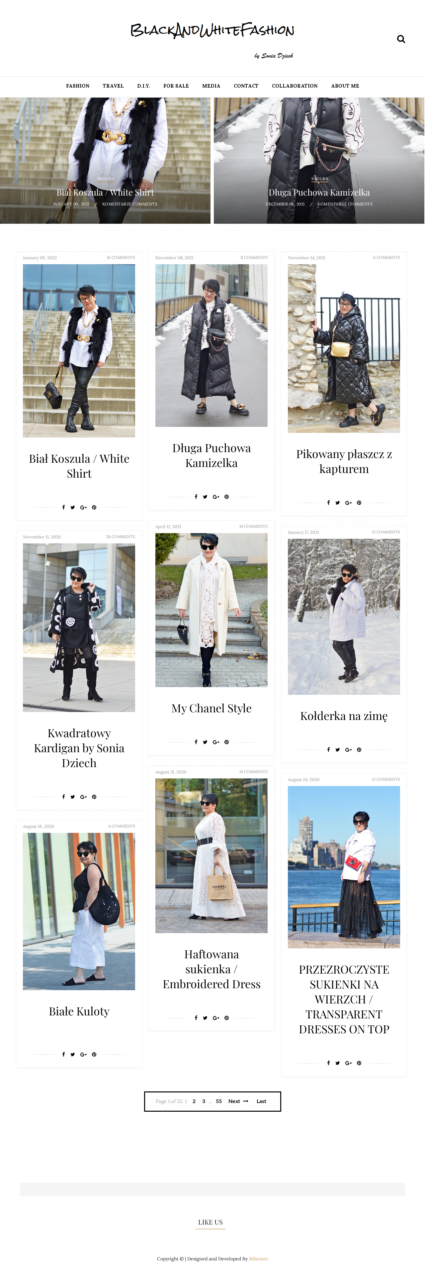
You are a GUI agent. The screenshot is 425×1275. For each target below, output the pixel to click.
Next (234, 1101)
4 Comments (121, 826)
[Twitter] (72, 508)
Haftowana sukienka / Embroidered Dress (212, 968)
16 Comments (121, 257)
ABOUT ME (345, 86)
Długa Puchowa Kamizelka (319, 192)
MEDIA (211, 86)
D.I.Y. (143, 86)
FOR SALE (176, 86)
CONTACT (246, 86)
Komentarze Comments (129, 203)
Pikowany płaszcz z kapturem (344, 461)
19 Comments (253, 526)
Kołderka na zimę (344, 715)
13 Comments (386, 531)
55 (219, 1101)
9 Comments (386, 257)
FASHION (78, 86)
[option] (105, 161)
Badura (106, 178)
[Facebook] (63, 508)
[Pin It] (94, 508)
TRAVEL (113, 86)
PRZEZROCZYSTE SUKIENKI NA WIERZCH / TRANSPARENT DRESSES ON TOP (344, 998)
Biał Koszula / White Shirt (105, 192)
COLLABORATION (295, 86)
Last (261, 1101)
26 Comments (120, 536)
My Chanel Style (211, 707)
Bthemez (258, 1259)
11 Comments (254, 257)
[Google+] (83, 508)
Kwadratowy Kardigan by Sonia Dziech (79, 747)
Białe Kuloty (79, 1010)
